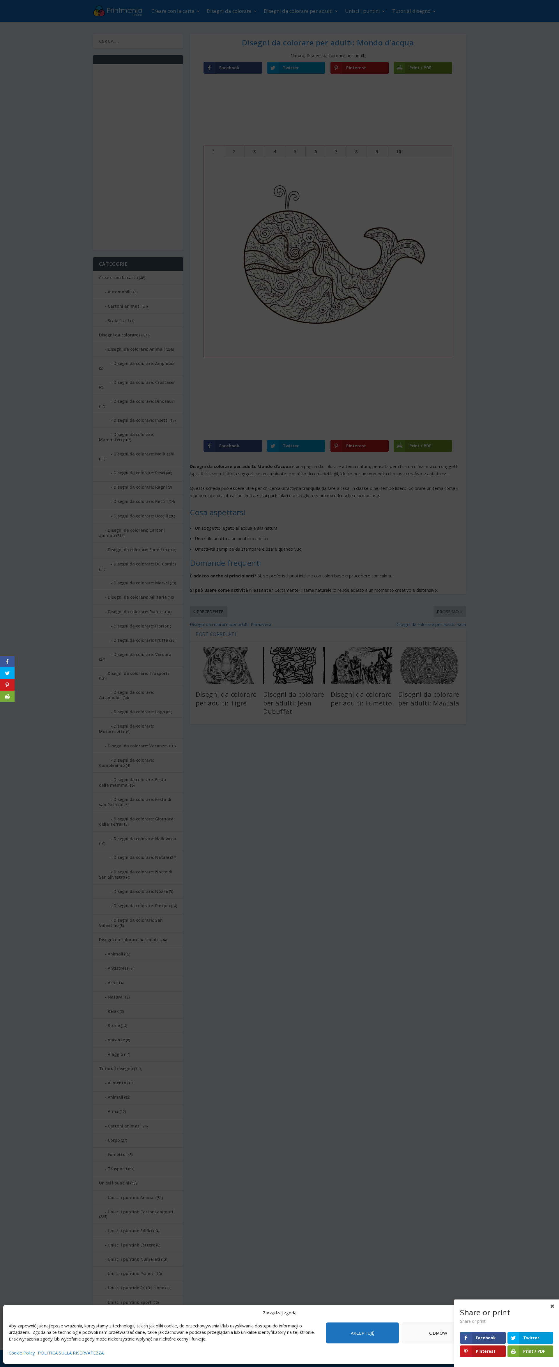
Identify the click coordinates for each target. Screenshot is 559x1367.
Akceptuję (362, 1333)
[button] (547, 1313)
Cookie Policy (22, 1353)
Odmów (438, 1333)
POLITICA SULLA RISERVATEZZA (71, 1353)
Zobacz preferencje (514, 1333)
